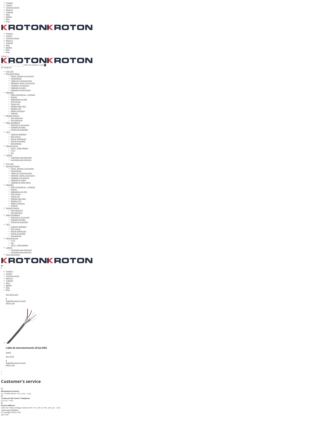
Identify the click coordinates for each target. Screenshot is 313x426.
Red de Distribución (18, 139)
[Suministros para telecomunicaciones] (24, 29)
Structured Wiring (12, 74)
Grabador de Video (18, 127)
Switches (14, 113)
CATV (8, 132)
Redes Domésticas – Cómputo (23, 95)
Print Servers (16, 102)
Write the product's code (34, 65)
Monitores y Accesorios (20, 125)
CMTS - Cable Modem (19, 148)
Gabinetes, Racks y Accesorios (23, 83)
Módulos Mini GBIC (18, 106)
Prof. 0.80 (9, 71)
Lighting (9, 155)
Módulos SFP (16, 109)
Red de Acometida (18, 141)
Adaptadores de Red (19, 99)
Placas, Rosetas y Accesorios (22, 76)
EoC (12, 153)
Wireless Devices (12, 116)
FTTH (13, 150)
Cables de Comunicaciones (21, 81)
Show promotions (13, 254)
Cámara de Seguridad (19, 129)
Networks (10, 92)
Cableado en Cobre (18, 88)
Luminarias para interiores (21, 160)
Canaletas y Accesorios (20, 85)
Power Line (15, 104)
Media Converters (18, 111)
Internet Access (12, 146)
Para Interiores (16, 120)
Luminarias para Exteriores (21, 157)
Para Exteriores (17, 118)
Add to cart (10, 303)
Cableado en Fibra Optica (21, 90)
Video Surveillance (13, 123)
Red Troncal (15, 136)
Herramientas (16, 78)
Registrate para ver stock (16, 301)
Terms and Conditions (9, 410)
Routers (14, 97)
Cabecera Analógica (18, 134)
